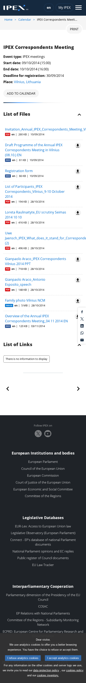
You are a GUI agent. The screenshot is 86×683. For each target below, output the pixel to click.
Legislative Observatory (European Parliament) (43, 533)
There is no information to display (26, 359)
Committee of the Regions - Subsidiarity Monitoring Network (43, 622)
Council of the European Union (43, 468)
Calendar (24, 20)
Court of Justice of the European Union (43, 482)
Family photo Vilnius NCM (25, 300)
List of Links (17, 345)
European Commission (43, 475)
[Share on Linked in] (82, 325)
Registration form (19, 171)
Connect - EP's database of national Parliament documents (43, 542)
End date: (11, 69)
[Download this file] (77, 145)
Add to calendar (21, 93)
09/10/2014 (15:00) (36, 63)
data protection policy (46, 670)
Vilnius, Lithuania (27, 82)
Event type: (12, 56)
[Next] (76, 388)
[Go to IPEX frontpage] (15, 8)
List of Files (16, 114)
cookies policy (74, 670)
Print (74, 29)
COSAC (43, 606)
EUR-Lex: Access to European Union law (43, 526)
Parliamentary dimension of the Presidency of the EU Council (43, 597)
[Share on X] (82, 318)
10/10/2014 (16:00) (34, 69)
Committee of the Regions (43, 496)
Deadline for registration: (24, 75)
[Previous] (9, 388)
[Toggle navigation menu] (78, 7)
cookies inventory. (48, 675)
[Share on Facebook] (82, 311)
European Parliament (43, 462)
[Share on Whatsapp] (82, 332)
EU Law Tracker (43, 565)
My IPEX (64, 7)
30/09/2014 (55, 75)
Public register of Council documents (43, 558)
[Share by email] (82, 339)
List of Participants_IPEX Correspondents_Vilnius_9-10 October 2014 (35, 191)
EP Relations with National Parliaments (43, 613)
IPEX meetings (34, 56)
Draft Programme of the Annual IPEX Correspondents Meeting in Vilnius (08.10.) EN (33, 150)
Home (8, 20)
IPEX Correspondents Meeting (38, 47)
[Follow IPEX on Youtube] (48, 433)
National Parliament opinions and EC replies (43, 551)
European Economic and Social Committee (43, 489)
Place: (8, 82)
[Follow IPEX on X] (38, 433)
